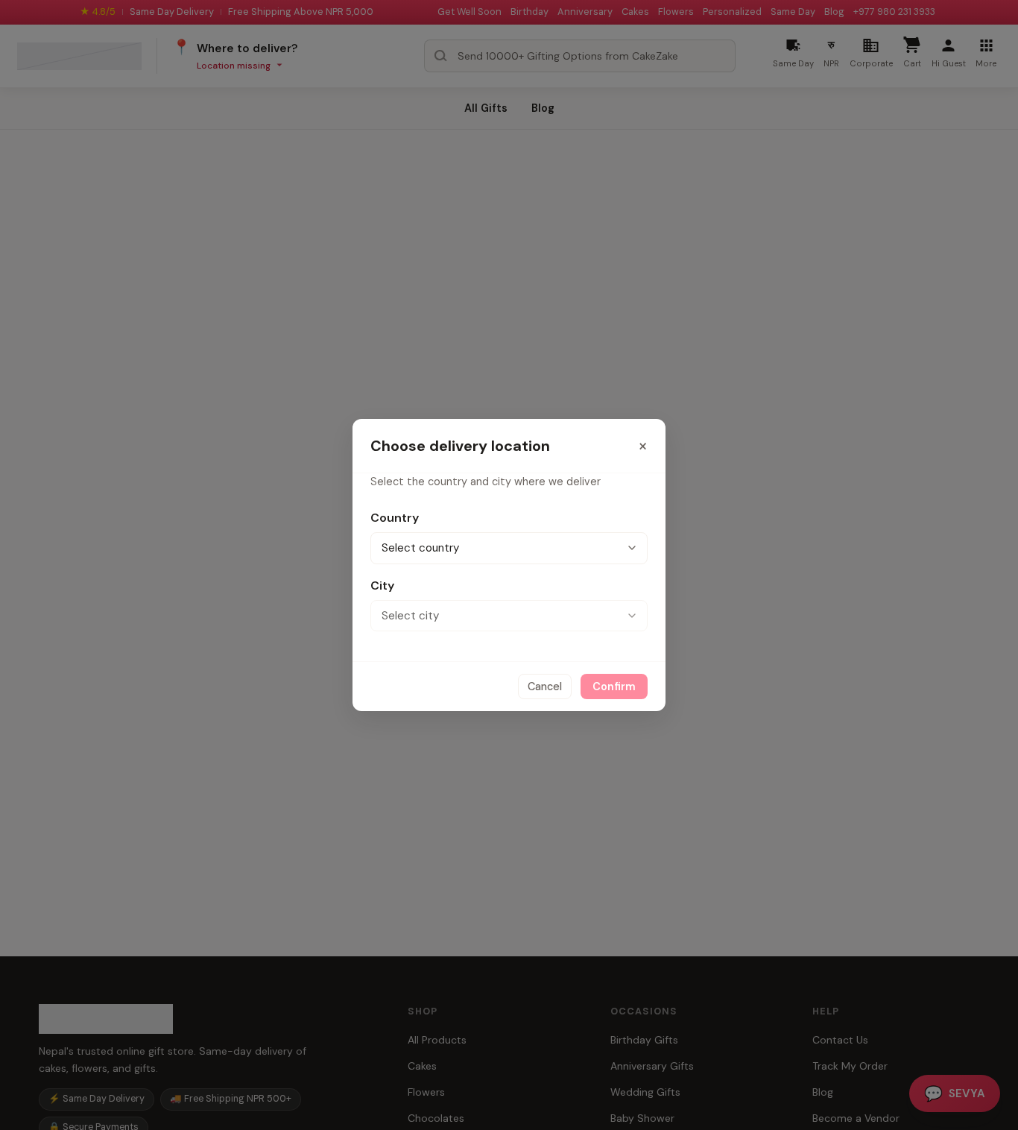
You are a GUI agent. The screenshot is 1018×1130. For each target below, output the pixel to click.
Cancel (545, 686)
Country (394, 517)
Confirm (614, 686)
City (382, 585)
